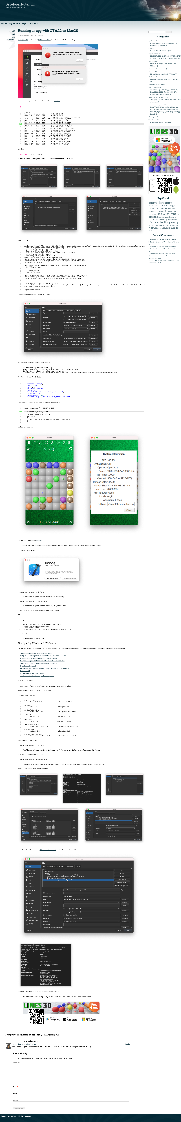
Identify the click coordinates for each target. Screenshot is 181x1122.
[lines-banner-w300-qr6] (164, 194)
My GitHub (14, 23)
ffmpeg (157, 211)
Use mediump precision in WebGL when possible (38, 658)
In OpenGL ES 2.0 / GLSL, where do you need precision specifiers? (44, 668)
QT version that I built (48, 850)
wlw (176, 225)
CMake (172, 107)
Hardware (152, 77)
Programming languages (156, 105)
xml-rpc (159, 228)
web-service (157, 225)
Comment (16, 1062)
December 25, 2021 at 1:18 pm (24, 1044)
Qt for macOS (25, 671)
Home (4, 23)
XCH (162, 58)
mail (164, 214)
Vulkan (172, 74)
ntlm (178, 214)
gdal (162, 211)
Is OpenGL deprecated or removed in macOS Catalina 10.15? (42, 661)
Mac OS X (37, 35)
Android (153, 90)
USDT (155, 58)
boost (165, 205)
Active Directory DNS (167, 253)
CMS (150, 48)
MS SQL (153, 63)
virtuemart (172, 220)
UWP (166, 99)
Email (15, 1093)
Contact (34, 23)
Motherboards (155, 79)
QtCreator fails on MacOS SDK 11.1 (32, 673)
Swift (176, 112)
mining (171, 213)
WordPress (163, 51)
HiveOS (153, 92)
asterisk (153, 205)
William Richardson (156, 260)
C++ (164, 107)
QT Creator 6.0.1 (44, 40)
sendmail (151, 220)
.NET (152, 99)
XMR (169, 58)
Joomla (152, 51)
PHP (151, 112)
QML (168, 112)
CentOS (164, 90)
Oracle (170, 63)
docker (168, 208)
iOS (32, 35)
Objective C (171, 109)
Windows (164, 94)
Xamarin (154, 102)
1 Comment (10, 39)
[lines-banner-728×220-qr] (61, 1024)
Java (151, 109)
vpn (170, 222)
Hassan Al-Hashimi (156, 256)
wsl (155, 228)
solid (156, 220)
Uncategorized (153, 117)
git (165, 211)
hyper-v (170, 211)
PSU (165, 79)
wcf (150, 225)
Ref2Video (152, 253)
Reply (127, 1044)
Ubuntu (153, 94)
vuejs (176, 223)
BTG (165, 56)
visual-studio (158, 222)
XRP (175, 58)
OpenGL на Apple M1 (28, 666)
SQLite (152, 66)
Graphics (151, 72)
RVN (179, 56)
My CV (25, 23)
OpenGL (162, 74)
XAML (152, 114)
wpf (151, 227)
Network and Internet (155, 84)
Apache (153, 122)
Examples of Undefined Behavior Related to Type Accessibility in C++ (164, 242)
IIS (160, 122)
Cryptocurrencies (154, 53)
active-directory (160, 203)
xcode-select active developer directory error (37, 676)
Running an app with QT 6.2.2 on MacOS (48, 31)
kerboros (152, 214)
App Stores (152, 41)
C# (158, 107)
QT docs (41, 754)
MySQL (162, 63)
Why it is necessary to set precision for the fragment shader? (43, 656)
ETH (172, 56)
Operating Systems (154, 87)
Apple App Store (156, 43)
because (39, 540)
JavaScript (160, 109)
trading (163, 220)
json (175, 211)
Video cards (175, 79)
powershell (162, 217)
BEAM (152, 56)
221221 (13, 33)
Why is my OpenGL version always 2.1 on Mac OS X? (39, 663)
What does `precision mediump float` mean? (36, 653)
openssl (154, 216)
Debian (172, 90)
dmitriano (27, 35)
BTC (159, 56)
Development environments (157, 69)
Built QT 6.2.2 (23, 40)
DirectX (153, 74)
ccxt (169, 206)
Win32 (175, 99)
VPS (173, 223)
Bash (152, 107)
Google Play (170, 43)
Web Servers (153, 120)
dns (162, 208)
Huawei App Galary (157, 45)
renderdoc (170, 217)
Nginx (166, 122)
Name (15, 1087)
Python (160, 112)
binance (160, 206)
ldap (159, 213)
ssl (159, 220)
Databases (151, 61)
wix (173, 225)
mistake (57, 101)
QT (41, 35)
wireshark (167, 225)
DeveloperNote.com (20, 4)
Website (15, 1100)
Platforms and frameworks (157, 97)
